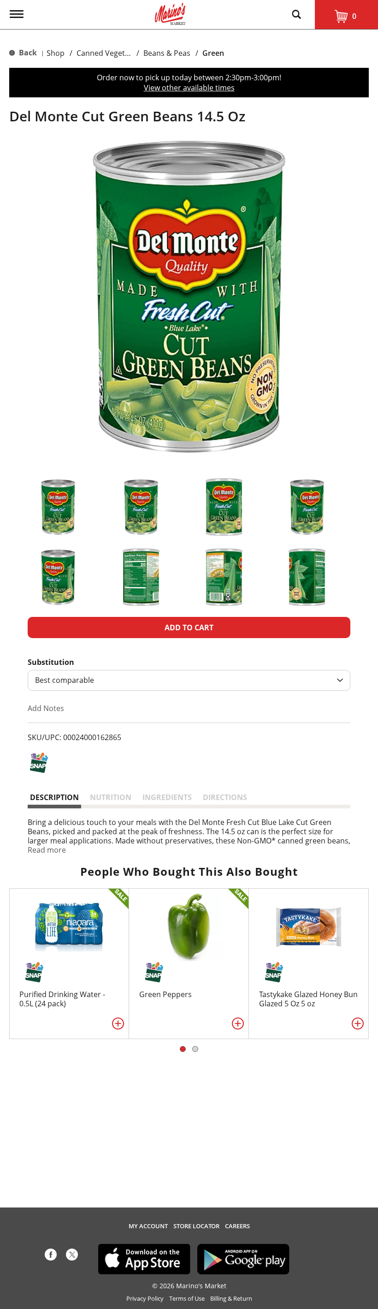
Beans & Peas (166, 53)
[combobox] (189, 680)
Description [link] (54, 797)
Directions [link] (225, 797)
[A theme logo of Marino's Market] (170, 13)
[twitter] (72, 1256)
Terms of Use (187, 1298)
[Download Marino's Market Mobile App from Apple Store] (144, 1258)
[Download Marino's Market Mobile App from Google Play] (243, 1258)
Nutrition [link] (110, 797)
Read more (47, 850)
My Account (148, 1226)
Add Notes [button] (46, 708)
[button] (58, 507)
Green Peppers (165, 994)
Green (213, 53)
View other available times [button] (189, 88)
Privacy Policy (145, 1298)
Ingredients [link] (167, 797)
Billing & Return (231, 1298)
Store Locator (196, 1226)
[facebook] (51, 1256)
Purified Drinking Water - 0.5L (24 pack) (62, 999)
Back (27, 53)
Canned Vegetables (110, 53)
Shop (56, 53)
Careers (237, 1226)
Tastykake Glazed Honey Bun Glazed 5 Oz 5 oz (308, 999)
